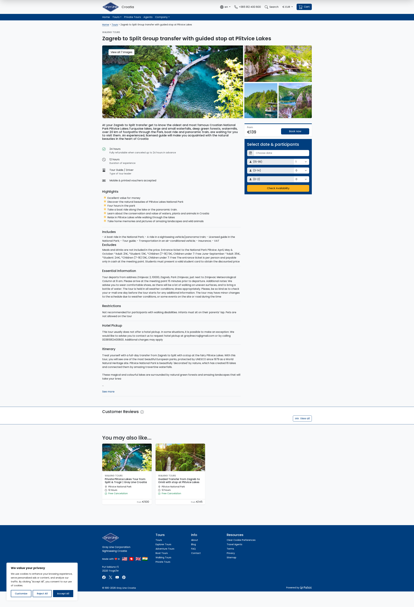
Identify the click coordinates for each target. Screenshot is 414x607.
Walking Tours (163, 557)
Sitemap (231, 557)
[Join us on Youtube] (117, 577)
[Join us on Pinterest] (123, 577)
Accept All (63, 593)
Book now (295, 131)
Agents (148, 17)
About (194, 540)
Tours (116, 17)
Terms (230, 548)
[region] (42, 582)
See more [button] (108, 391)
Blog (193, 544)
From (139, 502)
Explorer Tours (163, 544)
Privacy (231, 553)
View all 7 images (121, 52)
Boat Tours (162, 553)
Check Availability (278, 188)
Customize (21, 593)
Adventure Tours (165, 548)
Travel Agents (234, 544)
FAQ (193, 548)
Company (161, 17)
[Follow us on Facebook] (104, 577)
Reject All (42, 593)
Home (106, 17)
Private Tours (132, 17)
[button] (225, 7)
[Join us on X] (111, 577)
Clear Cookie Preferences (241, 540)
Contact (196, 553)
